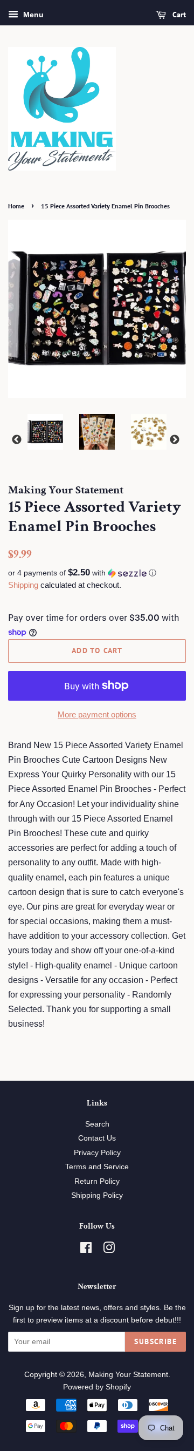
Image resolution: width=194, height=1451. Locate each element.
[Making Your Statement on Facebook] (86, 1250)
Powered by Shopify (97, 1387)
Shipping (23, 584)
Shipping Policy (97, 1195)
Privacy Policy (97, 1153)
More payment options (97, 714)
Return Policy (97, 1181)
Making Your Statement (128, 1375)
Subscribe (155, 1341)
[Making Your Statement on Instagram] (109, 1250)
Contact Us (97, 1138)
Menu (32, 14)
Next (174, 440)
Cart (178, 14)
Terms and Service (97, 1167)
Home (16, 206)
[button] (97, 573)
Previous (16, 440)
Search (97, 1124)
